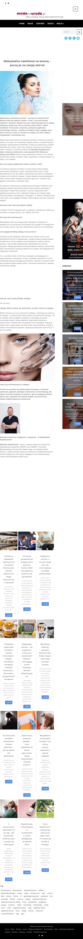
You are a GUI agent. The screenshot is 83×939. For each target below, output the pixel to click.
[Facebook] (5, 3)
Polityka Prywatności (40, 932)
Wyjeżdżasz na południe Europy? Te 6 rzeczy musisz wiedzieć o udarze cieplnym (45, 745)
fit (21, 896)
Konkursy (22, 932)
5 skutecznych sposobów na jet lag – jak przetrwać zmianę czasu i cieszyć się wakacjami (9, 834)
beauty (20, 893)
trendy (46, 905)
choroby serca (35, 893)
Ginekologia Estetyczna (66, 929)
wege (29, 908)
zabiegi (24, 911)
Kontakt (29, 932)
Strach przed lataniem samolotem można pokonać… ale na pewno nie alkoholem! (9, 745)
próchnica (12, 905)
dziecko (8, 896)
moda (24, 902)
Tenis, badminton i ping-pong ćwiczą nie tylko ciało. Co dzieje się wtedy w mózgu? (45, 834)
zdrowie (31, 911)
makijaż (27, 899)
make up (20, 899)
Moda (30, 24)
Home (22, 24)
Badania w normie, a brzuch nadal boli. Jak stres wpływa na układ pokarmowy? (45, 565)
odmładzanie (32, 902)
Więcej (60, 24)
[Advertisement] (27, 43)
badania (41, 890)
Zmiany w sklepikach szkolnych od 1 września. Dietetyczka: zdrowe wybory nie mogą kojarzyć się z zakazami (9, 569)
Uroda (50, 24)
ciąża (43, 893)
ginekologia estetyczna (31, 896)
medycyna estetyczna (39, 899)
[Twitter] (8, 3)
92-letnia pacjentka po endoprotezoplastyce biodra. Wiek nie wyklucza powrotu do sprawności (27, 566)
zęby (22, 914)
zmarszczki (39, 911)
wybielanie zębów (39, 908)
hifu (51, 896)
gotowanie (44, 896)
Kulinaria (14, 932)
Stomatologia (48, 929)
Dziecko (7, 932)
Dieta (55, 929)
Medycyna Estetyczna (35, 929)
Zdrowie (40, 24)
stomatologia (37, 905)
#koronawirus (17, 890)
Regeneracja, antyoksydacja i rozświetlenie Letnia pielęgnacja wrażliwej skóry (27, 834)
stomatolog (27, 905)
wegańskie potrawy (19, 908)
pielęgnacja (42, 902)
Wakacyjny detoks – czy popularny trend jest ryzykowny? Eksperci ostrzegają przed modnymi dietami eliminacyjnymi (27, 660)
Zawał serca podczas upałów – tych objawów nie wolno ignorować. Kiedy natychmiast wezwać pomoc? (27, 750)
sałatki (19, 905)
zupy (17, 914)
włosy (18, 911)
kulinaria (12, 899)
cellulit (26, 893)
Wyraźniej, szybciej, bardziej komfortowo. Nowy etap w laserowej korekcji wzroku (45, 654)
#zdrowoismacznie (30, 890)
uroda (9, 908)
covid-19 (50, 893)
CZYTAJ (9, 615)
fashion (15, 896)
